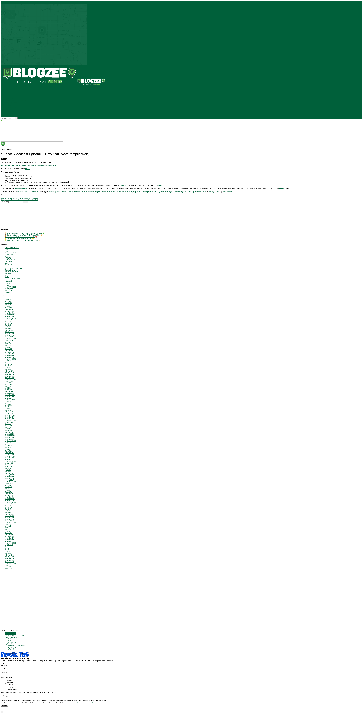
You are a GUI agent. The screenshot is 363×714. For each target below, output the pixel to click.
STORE (11, 115)
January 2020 (9, 434)
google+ (97, 192)
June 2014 (8, 548)
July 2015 (8, 526)
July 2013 (8, 567)
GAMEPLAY (12, 113)
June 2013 (8, 568)
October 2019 (9, 439)
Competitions (9, 254)
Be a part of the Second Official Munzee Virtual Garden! (19, 200)
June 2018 (8, 466)
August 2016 (9, 504)
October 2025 (9, 316)
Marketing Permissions (7, 692)
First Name (4, 665)
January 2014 (9, 557)
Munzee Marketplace (12, 272)
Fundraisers (9, 261)
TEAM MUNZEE (10, 287)
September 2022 (10, 379)
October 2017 (9, 480)
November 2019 (10, 437)
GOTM (7, 266)
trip (193, 192)
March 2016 (8, 512)
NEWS (10, 104)
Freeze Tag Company (13, 686)
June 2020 (8, 425)
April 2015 (8, 531)
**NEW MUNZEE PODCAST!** (16, 100)
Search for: (4, 201)
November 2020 (10, 417)
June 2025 (8, 323)
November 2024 (10, 335)
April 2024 (8, 347)
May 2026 (8, 304)
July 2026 (8, 301)
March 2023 (8, 369)
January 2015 (9, 536)
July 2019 (8, 444)
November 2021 (10, 396)
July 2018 (8, 465)
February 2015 (9, 534)
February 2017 (9, 493)
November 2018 (10, 458)
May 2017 (8, 488)
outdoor (139, 192)
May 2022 (8, 386)
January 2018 (9, 475)
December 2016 (10, 497)
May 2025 (8, 325)
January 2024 (9, 352)
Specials (7, 283)
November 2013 (10, 560)
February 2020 (9, 432)
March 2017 (8, 492)
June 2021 (8, 405)
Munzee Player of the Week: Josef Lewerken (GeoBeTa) (19, 198)
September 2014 (10, 543)
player (145, 192)
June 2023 (8, 364)
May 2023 (8, 366)
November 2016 (10, 499)
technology (180, 192)
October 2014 (9, 541)
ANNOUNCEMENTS (12, 102)
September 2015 (10, 522)
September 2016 (10, 502)
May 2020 (8, 427)
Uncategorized (9, 289)
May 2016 (8, 509)
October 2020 (9, 419)
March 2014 (8, 553)
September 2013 (10, 563)
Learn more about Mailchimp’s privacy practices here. (83, 702)
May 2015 (8, 529)
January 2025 (9, 332)
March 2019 (8, 451)
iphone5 (121, 192)
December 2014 (10, 538)
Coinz (7, 251)
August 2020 (9, 422)
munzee (127, 192)
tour (185, 192)
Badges (7, 249)
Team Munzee (227, 192)
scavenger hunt (170, 192)
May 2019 (8, 447)
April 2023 (8, 367)
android (70, 192)
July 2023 (8, 362)
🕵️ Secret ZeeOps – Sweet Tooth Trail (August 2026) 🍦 (23, 235)
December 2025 (10, 313)
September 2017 (10, 482)
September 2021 (10, 400)
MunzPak (8, 273)
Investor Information (13, 688)
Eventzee (10, 684)
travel (189, 192)
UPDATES (12, 107)
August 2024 (9, 340)
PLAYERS (8, 109)
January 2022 (9, 393)
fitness (83, 192)
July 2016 (8, 505)
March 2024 (8, 349)
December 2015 (10, 517)
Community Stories (11, 253)
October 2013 (9, 562)
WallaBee (10, 682)
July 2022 (8, 383)
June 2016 (8, 507)
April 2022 (8, 388)
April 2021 (8, 408)
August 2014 (9, 545)
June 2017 (8, 487)
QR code (162, 192)
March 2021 (8, 410)
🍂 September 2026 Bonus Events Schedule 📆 (21, 237)
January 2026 (9, 311)
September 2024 (10, 338)
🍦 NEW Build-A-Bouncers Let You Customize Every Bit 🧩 (24, 233)
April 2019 (8, 449)
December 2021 (10, 395)
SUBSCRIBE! (10, 98)
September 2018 (10, 461)
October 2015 (9, 521)
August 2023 (9, 361)
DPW (6, 256)
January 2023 (9, 373)
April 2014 (8, 551)
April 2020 (8, 429)
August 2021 (9, 401)
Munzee (9, 680)
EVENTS (11, 106)
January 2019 (9, 454)
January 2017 (9, 495)
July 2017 (8, 485)
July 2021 (8, 403)
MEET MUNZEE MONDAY (14, 268)
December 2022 (10, 374)
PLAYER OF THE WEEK (17, 111)
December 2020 (10, 415)
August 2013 (9, 565)
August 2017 (9, 483)
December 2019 (10, 436)
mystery (133, 192)
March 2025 (8, 328)
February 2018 (9, 473)
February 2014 (9, 555)
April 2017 (8, 490)
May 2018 (8, 468)
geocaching (90, 192)
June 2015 (8, 528)
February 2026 (9, 309)
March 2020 (8, 430)
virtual (204, 192)
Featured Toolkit (10, 260)
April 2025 (8, 327)
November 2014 (10, 539)
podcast (150, 192)
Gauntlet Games (10, 265)
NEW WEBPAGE (21, 188)
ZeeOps (7, 292)
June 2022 (8, 384)
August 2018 (9, 463)
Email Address (5, 672)
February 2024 (9, 350)
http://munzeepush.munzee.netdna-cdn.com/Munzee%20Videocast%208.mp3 (28, 165)
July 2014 (8, 546)
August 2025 (9, 320)
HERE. (27, 169)
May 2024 (8, 345)
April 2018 (8, 470)
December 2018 (10, 456)
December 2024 (10, 333)
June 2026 (8, 303)
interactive (114, 192)
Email (6, 696)
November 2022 (10, 376)
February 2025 (9, 330)
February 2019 (9, 453)
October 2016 (9, 500)
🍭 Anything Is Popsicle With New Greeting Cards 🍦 (22, 240)
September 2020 (10, 420)
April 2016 (8, 511)
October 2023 (9, 357)
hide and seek (105, 192)
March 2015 (8, 533)
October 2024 (9, 337)
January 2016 (9, 516)
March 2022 (8, 390)
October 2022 (9, 378)
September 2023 (10, 359)
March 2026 (8, 308)
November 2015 (10, 519)
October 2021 (9, 398)
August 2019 (9, 442)
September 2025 (10, 318)
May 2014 (8, 550)
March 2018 (8, 471)
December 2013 (10, 558)
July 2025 (8, 321)
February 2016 (9, 514)
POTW (155, 192)
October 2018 (9, 459)
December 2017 (10, 476)
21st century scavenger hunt (57, 192)
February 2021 (9, 412)
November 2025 (10, 315)
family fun (77, 192)
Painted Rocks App (12, 689)
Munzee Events (10, 270)
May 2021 (8, 407)
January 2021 (9, 413)
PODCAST (36, 192)
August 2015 (9, 524)
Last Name (4, 669)
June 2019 (8, 446)
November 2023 (10, 355)
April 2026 (8, 306)
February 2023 (9, 371)
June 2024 (8, 344)
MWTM (7, 275)
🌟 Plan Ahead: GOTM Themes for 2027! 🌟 (19, 238)
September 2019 (10, 441)
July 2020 (8, 424)
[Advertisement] (15, 214)
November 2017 (10, 478)
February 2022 (9, 391)
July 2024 (8, 342)
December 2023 (10, 354)
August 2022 (9, 381)
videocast (198, 192)
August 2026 (9, 299)
